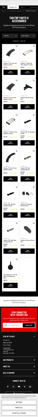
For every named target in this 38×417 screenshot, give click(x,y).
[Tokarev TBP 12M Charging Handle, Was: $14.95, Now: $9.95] (27, 157)
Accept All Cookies (19, 413)
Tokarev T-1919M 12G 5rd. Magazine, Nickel (10, 132)
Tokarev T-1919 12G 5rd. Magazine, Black (9, 98)
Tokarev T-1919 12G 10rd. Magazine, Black (10, 64)
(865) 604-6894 (7, 342)
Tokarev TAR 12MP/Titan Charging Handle (9, 241)
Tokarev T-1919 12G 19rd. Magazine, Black (10, 169)
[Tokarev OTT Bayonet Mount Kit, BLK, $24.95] (27, 193)
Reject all (19, 407)
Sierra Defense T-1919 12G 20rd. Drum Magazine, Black (10, 276)
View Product (10, 72)
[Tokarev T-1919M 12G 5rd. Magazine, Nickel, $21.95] (10, 121)
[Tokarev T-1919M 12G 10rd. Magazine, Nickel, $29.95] (27, 52)
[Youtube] (19, 387)
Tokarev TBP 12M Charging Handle (25, 169)
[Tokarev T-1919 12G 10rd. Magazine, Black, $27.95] (10, 52)
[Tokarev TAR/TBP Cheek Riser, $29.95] (27, 86)
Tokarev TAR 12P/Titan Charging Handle (9, 205)
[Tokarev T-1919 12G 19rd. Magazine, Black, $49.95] (10, 157)
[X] (25, 387)
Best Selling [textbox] (25, 35)
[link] (3, 7)
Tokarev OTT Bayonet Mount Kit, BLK (26, 205)
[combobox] (28, 35)
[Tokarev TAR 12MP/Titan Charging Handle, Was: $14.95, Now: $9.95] (10, 229)
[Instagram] (13, 387)
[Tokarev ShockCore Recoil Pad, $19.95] (27, 229)
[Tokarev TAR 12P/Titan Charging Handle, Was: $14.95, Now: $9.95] (10, 193)
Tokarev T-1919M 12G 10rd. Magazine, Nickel (27, 64)
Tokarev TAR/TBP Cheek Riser (27, 98)
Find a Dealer (7, 345)
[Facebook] (8, 387)
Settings (19, 402)
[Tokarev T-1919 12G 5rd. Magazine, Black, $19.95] (10, 86)
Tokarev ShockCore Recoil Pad (27, 241)
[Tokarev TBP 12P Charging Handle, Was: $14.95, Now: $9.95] (27, 121)
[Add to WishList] (17, 46)
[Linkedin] (30, 387)
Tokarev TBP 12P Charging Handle (28, 132)
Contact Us (6, 340)
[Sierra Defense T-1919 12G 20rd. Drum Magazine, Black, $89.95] (10, 265)
